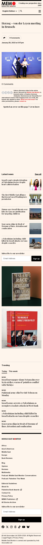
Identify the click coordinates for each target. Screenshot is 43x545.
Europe (4, 455)
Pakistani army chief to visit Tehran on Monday (19, 394)
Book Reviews (7, 458)
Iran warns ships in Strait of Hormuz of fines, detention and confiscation (14, 226)
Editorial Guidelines (9, 483)
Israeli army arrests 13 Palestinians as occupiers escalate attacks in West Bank (20, 404)
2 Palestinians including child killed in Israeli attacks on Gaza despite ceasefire (14, 241)
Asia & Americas (8, 449)
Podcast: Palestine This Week (13, 479)
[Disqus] (21, 139)
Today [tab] (4, 371)
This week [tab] (13, 371)
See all (38, 174)
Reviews (5, 469)
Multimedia (6, 472)
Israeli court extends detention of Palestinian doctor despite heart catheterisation (14, 182)
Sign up (36, 259)
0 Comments (14, 38)
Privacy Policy (7, 496)
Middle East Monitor (33, 92)
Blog (3, 463)
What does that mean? (28, 99)
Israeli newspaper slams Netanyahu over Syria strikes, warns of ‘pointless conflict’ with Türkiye (20, 382)
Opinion (5, 466)
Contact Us (6, 493)
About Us (5, 487)
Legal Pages (7, 538)
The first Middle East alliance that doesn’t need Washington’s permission (14, 197)
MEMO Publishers (8, 499)
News (4, 377)
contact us (22, 101)
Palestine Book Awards (10, 490)
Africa (4, 446)
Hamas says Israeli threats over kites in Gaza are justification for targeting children (15, 211)
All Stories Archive (9, 502)
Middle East (6, 452)
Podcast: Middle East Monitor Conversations (19, 475)
